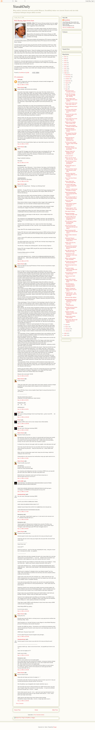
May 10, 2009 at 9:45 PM (23, 409)
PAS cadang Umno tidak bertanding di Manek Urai (70, 134)
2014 (65, 62)
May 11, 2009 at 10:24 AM (23, 636)
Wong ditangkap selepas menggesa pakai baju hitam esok (71, 301)
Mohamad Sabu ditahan (70, 297)
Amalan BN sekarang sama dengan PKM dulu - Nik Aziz (70, 95)
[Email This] (33, 72)
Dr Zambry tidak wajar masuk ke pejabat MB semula (70, 186)
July (66, 84)
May (66, 89)
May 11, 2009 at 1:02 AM (23, 458)
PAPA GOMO (20, 481)
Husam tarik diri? (69, 155)
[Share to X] (35, 72)
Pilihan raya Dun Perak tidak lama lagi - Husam (71, 158)
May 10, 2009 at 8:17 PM (23, 162)
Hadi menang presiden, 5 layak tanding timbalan (71, 197)
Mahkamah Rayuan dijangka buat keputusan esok (69, 139)
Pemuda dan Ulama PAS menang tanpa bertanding (71, 115)
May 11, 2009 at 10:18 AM (23, 611)
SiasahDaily (21, 6)
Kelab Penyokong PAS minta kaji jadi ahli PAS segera (71, 193)
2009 (65, 72)
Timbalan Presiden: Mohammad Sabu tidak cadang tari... (71, 313)
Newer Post (17, 710)
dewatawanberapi (22, 494)
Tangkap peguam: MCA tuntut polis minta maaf (71, 208)
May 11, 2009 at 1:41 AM (23, 491)
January (67, 330)
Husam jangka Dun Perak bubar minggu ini (71, 119)
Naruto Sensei (21, 87)
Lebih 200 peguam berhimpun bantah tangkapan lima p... (70, 285)
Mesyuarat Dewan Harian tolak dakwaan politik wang (71, 170)
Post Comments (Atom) (39, 714)
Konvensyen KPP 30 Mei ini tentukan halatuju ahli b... (71, 111)
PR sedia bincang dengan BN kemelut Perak (71, 262)
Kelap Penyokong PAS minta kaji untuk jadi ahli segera (71, 227)
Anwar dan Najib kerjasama (69, 201)
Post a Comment (19, 703)
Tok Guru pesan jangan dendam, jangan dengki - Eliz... (71, 143)
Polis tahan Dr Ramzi (70, 211)
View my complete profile (68, 27)
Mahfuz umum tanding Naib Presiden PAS (70, 122)
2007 (65, 335)
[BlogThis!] (34, 72)
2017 (65, 56)
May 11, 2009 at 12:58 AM (23, 423)
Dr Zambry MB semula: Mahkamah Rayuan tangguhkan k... (70, 218)
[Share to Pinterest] (38, 72)
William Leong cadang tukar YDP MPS (70, 259)
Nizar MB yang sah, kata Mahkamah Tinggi (71, 251)
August (67, 82)
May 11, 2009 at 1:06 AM (23, 478)
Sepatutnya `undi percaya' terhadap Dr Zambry (71, 189)
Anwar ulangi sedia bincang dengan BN (70, 182)
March (67, 326)
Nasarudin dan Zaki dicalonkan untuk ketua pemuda (71, 255)
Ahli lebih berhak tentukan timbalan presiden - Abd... (71, 308)
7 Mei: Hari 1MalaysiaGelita (69, 304)
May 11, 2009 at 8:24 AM (23, 519)
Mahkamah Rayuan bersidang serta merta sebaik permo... (71, 239)
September (68, 80)
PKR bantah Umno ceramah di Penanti (70, 91)
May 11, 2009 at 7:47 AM (23, 511)
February (67, 328)
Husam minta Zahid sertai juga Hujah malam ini (71, 103)
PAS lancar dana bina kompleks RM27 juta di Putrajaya (71, 175)
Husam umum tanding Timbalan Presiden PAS (71, 126)
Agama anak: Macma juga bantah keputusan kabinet (71, 321)
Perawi (19, 412)
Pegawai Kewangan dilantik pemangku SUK (71, 214)
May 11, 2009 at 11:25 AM (23, 655)
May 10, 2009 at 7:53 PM (23, 144)
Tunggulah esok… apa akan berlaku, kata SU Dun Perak (71, 294)
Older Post (55, 710)
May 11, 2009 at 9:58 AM (23, 528)
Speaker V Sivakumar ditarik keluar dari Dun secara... (71, 289)
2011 (65, 68)
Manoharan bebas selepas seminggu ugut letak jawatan (71, 269)
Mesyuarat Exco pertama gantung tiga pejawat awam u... (71, 247)
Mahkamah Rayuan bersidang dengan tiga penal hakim (71, 148)
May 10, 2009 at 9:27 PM (23, 261)
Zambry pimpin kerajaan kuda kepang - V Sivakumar (71, 205)
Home (36, 710)
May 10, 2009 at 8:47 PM (23, 181)
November (68, 76)
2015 (65, 60)
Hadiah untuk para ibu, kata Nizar (70, 243)
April (66, 324)
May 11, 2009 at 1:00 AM (23, 430)
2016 (65, 58)
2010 (65, 70)
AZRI (19, 79)
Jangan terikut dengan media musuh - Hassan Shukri (71, 280)
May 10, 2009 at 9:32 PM (23, 376)
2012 (65, 66)
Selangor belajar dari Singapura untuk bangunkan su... (70, 152)
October (67, 78)
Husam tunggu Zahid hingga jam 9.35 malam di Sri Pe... (71, 100)
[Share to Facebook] (37, 72)
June (66, 86)
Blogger (54, 727)
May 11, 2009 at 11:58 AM (23, 700)
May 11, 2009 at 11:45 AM (23, 669)
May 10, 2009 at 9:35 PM (23, 400)
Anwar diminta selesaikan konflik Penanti (71, 273)
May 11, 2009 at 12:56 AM (23, 417)
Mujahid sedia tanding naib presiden (70, 317)
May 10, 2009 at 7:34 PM (23, 84)
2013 (65, 64)
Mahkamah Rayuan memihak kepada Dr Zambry (70, 130)
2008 (65, 333)
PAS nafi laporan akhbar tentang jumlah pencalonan (70, 162)
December (68, 74)
